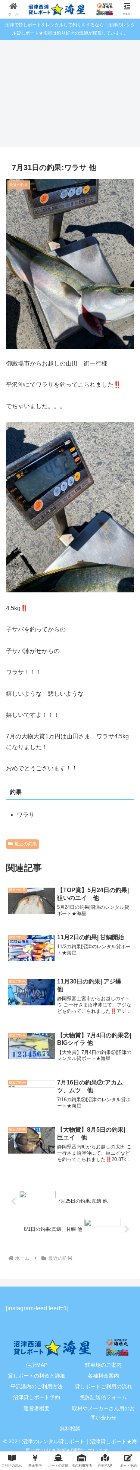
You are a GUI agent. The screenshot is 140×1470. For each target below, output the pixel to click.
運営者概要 (37, 1408)
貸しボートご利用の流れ (103, 1386)
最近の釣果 (26, 843)
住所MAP (36, 1365)
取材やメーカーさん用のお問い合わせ (103, 1413)
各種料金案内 (103, 1376)
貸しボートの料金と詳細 (36, 1376)
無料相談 (70, 1428)
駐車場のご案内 (103, 1365)
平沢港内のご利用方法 (36, 1386)
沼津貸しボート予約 (36, 1397)
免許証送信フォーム (103, 1397)
